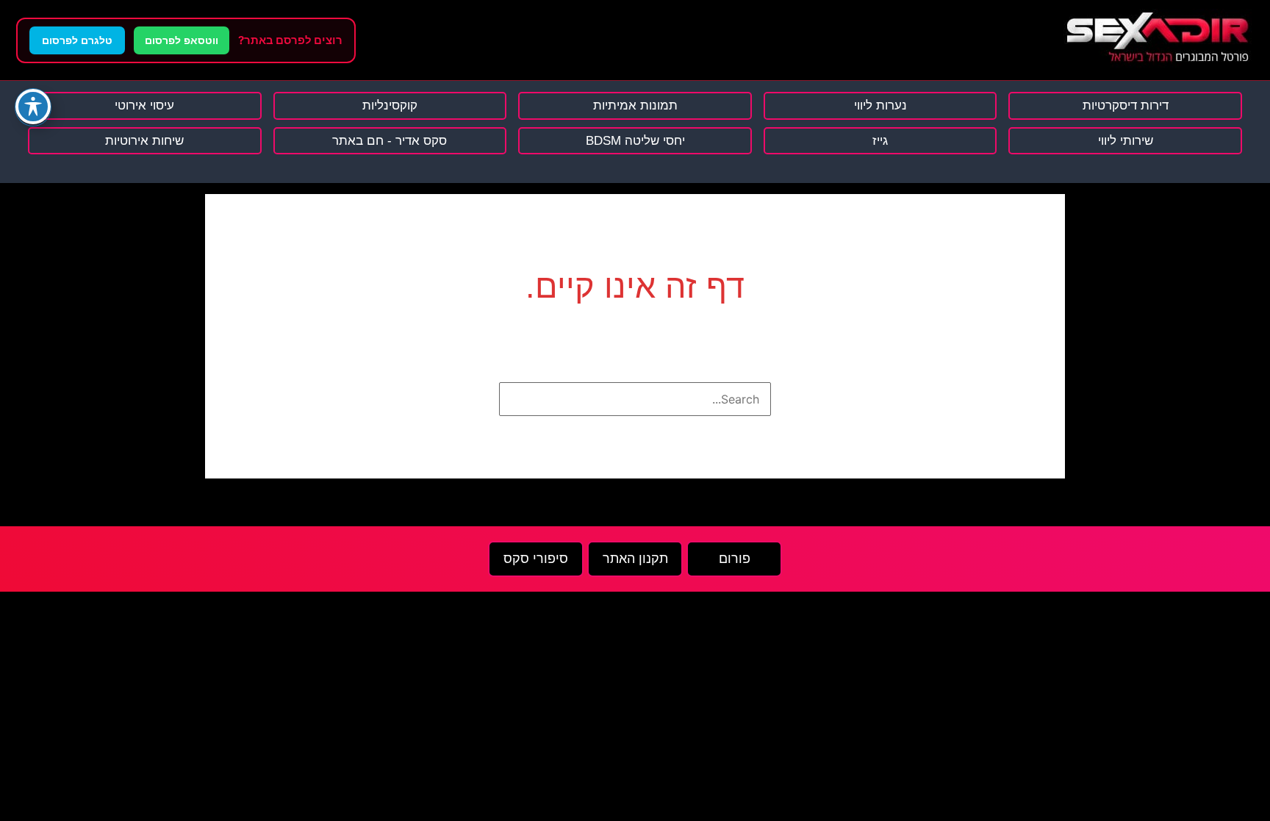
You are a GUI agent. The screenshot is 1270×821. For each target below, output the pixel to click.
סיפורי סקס (535, 558)
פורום (734, 558)
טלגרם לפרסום (77, 40)
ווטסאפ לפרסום (181, 40)
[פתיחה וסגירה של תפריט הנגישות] (33, 106)
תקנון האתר (635, 558)
